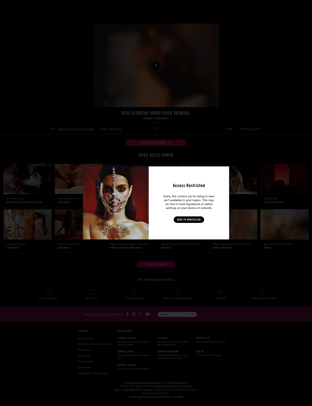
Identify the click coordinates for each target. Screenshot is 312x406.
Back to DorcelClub (189, 219)
